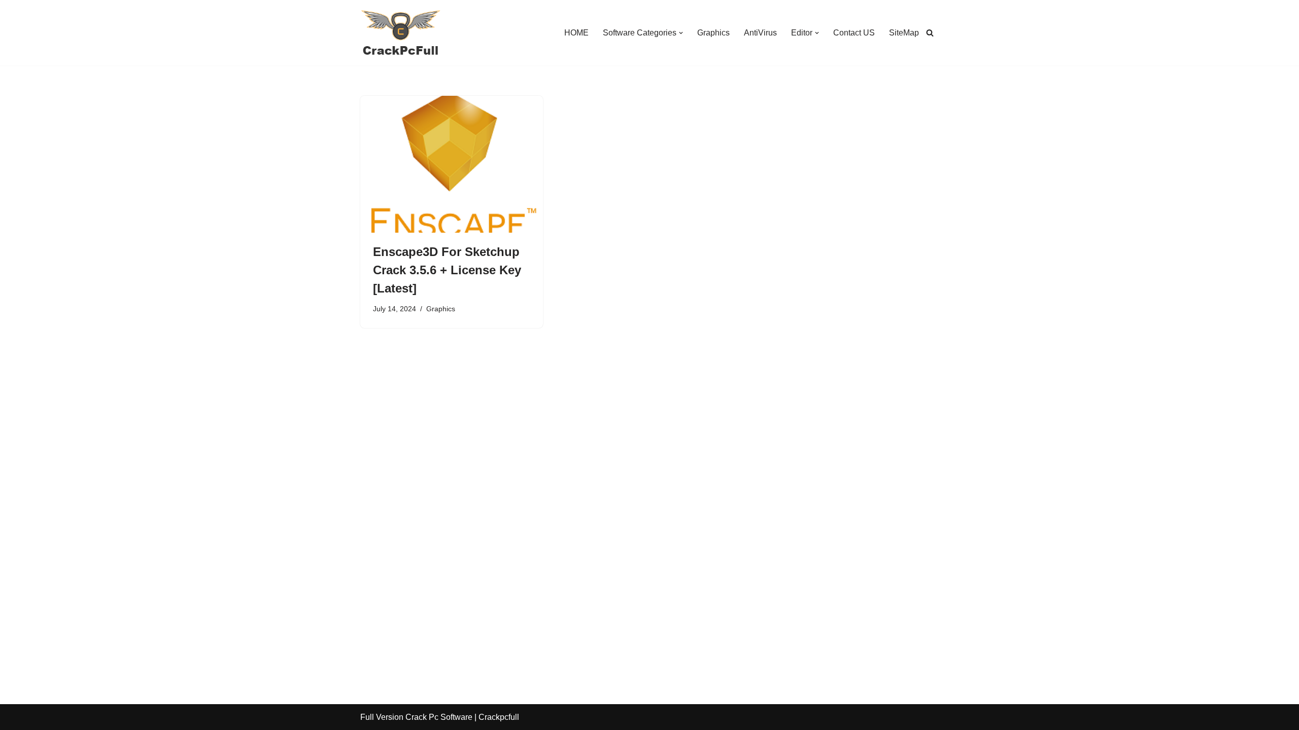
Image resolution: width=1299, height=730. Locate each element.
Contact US (854, 32)
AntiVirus (760, 32)
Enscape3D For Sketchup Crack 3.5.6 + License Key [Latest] (447, 270)
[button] (681, 33)
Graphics (713, 32)
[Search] (930, 32)
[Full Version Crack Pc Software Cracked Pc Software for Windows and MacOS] (400, 32)
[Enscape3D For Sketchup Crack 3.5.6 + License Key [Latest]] (451, 164)
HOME (576, 32)
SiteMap (904, 32)
